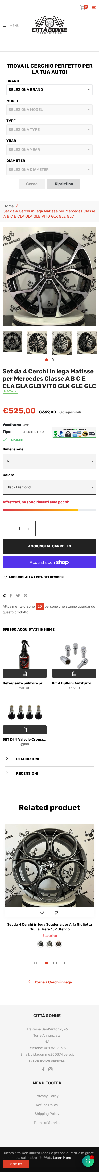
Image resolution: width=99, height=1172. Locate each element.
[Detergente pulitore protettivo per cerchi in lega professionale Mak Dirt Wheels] (25, 656)
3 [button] (46, 978)
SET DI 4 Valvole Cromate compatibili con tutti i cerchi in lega (25, 739)
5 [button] (57, 978)
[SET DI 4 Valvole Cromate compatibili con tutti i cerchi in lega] (25, 712)
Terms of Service (47, 1138)
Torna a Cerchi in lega (53, 998)
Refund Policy (47, 1120)
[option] (49, 896)
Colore (8, 475)
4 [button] (52, 978)
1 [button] (46, 359)
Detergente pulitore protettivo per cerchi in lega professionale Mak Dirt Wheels (25, 683)
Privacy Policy (47, 1112)
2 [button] (52, 359)
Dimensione (13, 449)
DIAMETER (15, 161)
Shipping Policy (47, 1129)
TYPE (11, 121)
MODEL (12, 101)
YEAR (11, 141)
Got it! (16, 1164)
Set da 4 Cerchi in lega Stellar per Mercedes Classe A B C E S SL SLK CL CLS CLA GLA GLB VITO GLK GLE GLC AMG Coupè (50, 940)
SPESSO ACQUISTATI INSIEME (29, 629)
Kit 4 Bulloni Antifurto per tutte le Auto (74, 683)
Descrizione (27, 759)
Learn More (62, 1158)
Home (8, 206)
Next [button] (92, 343)
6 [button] (63, 978)
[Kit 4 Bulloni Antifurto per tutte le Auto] (74, 656)
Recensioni (26, 773)
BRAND (12, 81)
